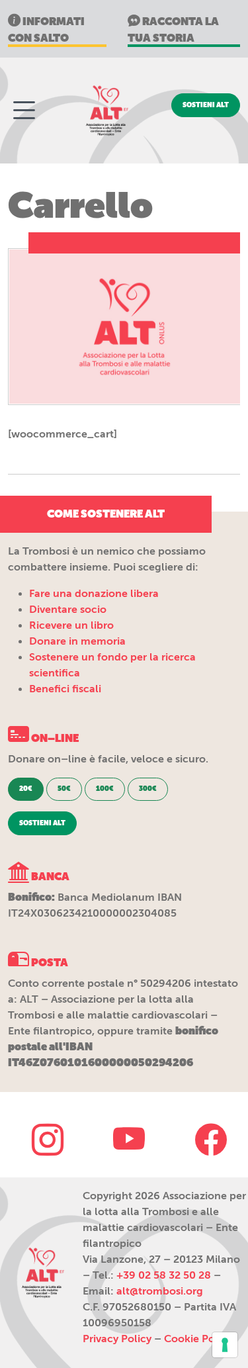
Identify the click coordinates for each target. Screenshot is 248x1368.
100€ (105, 789)
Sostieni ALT (206, 105)
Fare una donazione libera (94, 594)
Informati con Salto (46, 29)
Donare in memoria (77, 641)
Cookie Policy (198, 1339)
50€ (64, 789)
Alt (41, 1272)
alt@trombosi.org (159, 1291)
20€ (25, 789)
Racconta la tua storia (173, 29)
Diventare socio (67, 610)
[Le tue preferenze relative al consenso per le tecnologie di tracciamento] (224, 1344)
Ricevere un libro (71, 625)
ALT (106, 110)
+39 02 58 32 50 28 (163, 1275)
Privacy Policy (117, 1339)
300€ (148, 789)
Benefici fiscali (65, 689)
